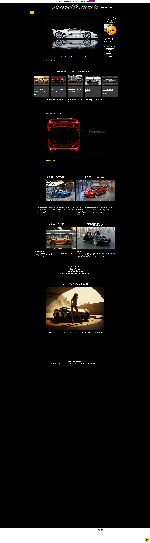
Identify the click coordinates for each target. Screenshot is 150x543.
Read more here (80, 214)
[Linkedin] (102, 530)
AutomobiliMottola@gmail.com (61, 363)
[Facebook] (99, 530)
